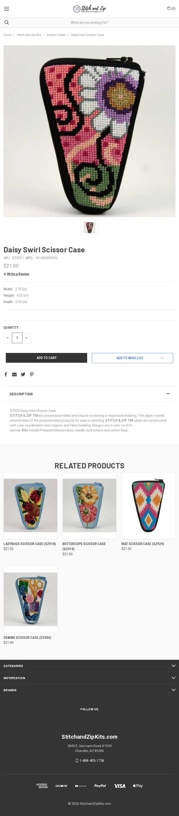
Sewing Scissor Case (27, 638)
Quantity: (11, 327)
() (173, 8)
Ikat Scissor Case (142, 544)
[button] (89, 394)
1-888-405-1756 (91, 760)
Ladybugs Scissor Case (29, 544)
